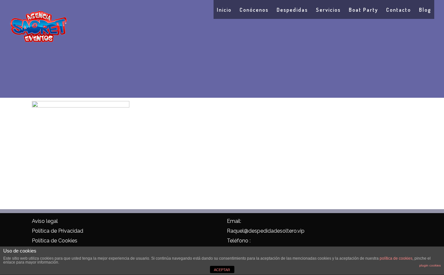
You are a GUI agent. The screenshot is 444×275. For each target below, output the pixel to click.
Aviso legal (45, 221)
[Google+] (161, 222)
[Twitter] (147, 222)
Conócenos (254, 10)
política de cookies (396, 258)
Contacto (398, 10)
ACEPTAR (222, 270)
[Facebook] (133, 222)
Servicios (328, 10)
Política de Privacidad (57, 231)
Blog (425, 10)
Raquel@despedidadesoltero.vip (266, 231)
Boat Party (363, 10)
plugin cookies (430, 265)
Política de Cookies (54, 241)
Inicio (224, 10)
